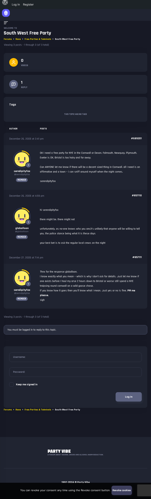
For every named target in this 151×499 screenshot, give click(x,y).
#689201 (136, 138)
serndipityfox (22, 171)
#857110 (137, 195)
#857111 (137, 257)
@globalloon (22, 231)
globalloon (22, 228)
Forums (8, 39)
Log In (128, 397)
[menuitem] (5, 4)
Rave (18, 39)
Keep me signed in (26, 384)
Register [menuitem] (28, 4)
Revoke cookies (121, 490)
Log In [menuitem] (16, 4)
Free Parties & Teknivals (38, 39)
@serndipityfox (22, 174)
